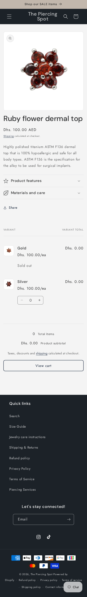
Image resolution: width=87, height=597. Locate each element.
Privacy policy (49, 580)
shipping (41, 353)
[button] (9, 16)
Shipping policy (31, 587)
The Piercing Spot (42, 574)
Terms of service (72, 580)
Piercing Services (22, 489)
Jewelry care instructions (27, 437)
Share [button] (13, 207)
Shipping (8, 136)
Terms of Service (22, 479)
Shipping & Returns (23, 447)
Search (14, 416)
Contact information (57, 587)
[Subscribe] (69, 519)
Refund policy (19, 458)
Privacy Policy (19, 468)
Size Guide (17, 426)
